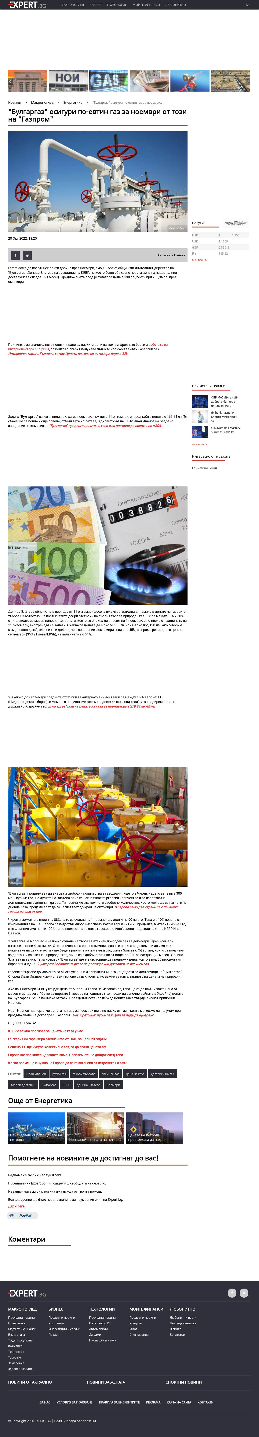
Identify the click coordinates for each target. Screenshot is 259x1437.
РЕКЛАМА (153, 1402)
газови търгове (83, 1074)
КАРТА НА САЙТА (179, 1402)
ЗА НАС (45, 1402)
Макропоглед (72, 5)
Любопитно (175, 5)
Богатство (177, 1335)
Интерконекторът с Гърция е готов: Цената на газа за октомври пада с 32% (68, 354)
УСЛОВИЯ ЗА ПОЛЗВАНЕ (75, 1402)
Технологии (117, 5)
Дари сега (16, 1206)
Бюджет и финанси (22, 1329)
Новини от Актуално (30, 1382)
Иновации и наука (102, 1340)
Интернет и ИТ (100, 1323)
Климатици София (204, 468)
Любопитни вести (183, 1317)
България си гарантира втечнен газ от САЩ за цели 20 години (57, 1039)
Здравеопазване (20, 1369)
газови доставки (23, 1085)
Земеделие (16, 1363)
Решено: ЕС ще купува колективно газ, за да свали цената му (57, 1047)
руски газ (59, 1074)
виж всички (199, 444)
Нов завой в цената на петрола (95, 1139)
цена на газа (135, 1074)
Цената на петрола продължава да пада (145, 1137)
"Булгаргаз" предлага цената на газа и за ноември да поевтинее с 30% (105, 426)
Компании (56, 1323)
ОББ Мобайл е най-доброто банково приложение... (224, 401)
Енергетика (16, 1335)
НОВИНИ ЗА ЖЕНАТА (106, 1382)
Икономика (16, 1323)
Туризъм (14, 1357)
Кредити (136, 1323)
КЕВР (66, 1085)
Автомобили (98, 1329)
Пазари (54, 1335)
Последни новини (21, 1317)
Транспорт (16, 1352)
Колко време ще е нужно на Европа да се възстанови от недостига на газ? (67, 1063)
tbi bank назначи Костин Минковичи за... (225, 417)
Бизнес (95, 5)
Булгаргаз (49, 1085)
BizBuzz (175, 1329)
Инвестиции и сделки (64, 1329)
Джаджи (95, 1335)
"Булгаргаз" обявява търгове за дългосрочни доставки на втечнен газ (93, 964)
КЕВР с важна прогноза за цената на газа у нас (45, 1031)
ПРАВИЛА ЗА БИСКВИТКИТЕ (119, 1402)
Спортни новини (184, 1382)
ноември (113, 1085)
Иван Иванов (36, 1074)
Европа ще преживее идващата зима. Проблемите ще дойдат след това (65, 1055)
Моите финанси (146, 5)
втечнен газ (110, 1074)
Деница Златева (88, 1085)
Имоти (134, 1329)
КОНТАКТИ (205, 1402)
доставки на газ (162, 1074)
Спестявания (139, 1335)
